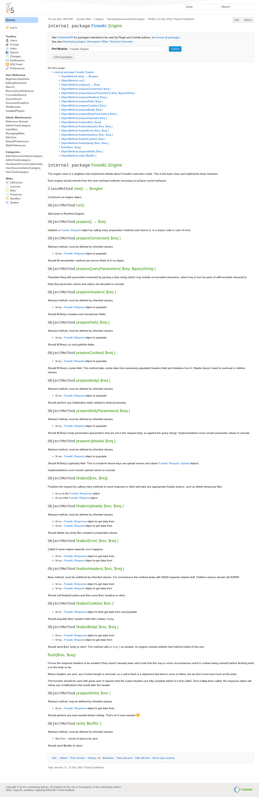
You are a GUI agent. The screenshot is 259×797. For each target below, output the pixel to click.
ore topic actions (164, 757)
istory (92, 757)
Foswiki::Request (70, 230)
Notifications (17, 60)
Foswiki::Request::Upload (174, 463)
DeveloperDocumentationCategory (126, 19)
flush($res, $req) (71, 147)
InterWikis (11, 129)
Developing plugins (74, 41)
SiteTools (11, 137)
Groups (14, 44)
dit (54, 757)
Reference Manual (17, 121)
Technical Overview (121, 41)
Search (14, 52)
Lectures (14, 186)
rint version (77, 757)
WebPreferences (16, 145)
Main (12, 190)
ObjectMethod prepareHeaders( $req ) (84, 97)
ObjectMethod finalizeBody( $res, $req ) (85, 143)
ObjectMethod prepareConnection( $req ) (86, 88)
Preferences (17, 68)
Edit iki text (142, 757)
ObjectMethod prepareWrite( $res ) (82, 151)
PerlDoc (152, 19)
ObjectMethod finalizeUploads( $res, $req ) (87, 126)
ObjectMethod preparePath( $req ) (82, 101)
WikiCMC (68, 19)
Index (13, 48)
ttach (63, 757)
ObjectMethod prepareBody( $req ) (82, 109)
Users (13, 40)
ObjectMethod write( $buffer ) (78, 155)
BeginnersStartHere (17, 78)
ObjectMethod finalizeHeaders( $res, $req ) (87, 134)
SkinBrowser (13, 106)
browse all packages (167, 37)
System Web (84, 19)
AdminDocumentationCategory (24, 155)
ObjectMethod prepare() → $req (80, 84)
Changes (15, 56)
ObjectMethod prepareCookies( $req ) (84, 105)
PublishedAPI (65, 37)
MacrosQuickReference (20, 90)
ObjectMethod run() (73, 80)
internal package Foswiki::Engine (74, 72)
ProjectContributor (183, 19)
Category (99, 19)
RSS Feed (15, 64)
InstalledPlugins (15, 110)
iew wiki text (125, 757)
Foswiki (98, 25)
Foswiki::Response (80, 493)
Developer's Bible (97, 41)
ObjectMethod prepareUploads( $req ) (84, 118)
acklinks (108, 757)
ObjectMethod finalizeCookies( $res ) (83, 138)
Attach (248, 19)
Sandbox (15, 198)
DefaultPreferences (17, 141)
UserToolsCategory (17, 171)
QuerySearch (14, 98)
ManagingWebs (15, 133)
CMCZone (15, 182)
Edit (236, 19)
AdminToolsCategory (18, 125)
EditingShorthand (16, 82)
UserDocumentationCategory (23, 167)
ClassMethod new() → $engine (79, 76)
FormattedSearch (16, 94)
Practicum (15, 194)
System (10, 19)
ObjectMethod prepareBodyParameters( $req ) (89, 113)
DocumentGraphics (17, 102)
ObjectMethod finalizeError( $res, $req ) (85, 130)
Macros (10, 86)
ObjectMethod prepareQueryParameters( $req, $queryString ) (98, 92)
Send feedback (66, 790)
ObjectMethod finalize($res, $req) (81, 122)
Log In (13, 27)
